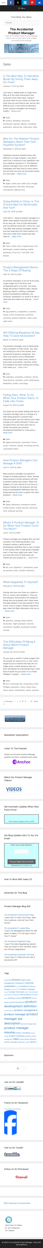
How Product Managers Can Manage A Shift (20, 462)
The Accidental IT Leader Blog (17, 928)
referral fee (17, 127)
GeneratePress (21, 1245)
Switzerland (20, 690)
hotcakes (19, 380)
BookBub (16, 121)
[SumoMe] (39, 2)
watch (28, 690)
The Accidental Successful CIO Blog (19, 955)
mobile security (22, 508)
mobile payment (10, 187)
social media (24, 1039)
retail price (27, 127)
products (28, 1036)
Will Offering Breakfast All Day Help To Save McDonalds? (21, 334)
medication (28, 567)
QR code (21, 187)
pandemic (35, 994)
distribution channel (11, 124)
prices (6, 998)
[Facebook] (10, 2)
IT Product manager (26, 989)
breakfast (19, 377)
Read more (16, 111)
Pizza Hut (16, 252)
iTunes (33, 442)
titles (35, 127)
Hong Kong (28, 684)
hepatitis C (18, 567)
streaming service (31, 446)
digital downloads (13, 442)
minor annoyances (17, 315)
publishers (7, 127)
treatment (30, 570)
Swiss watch (8, 690)
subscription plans (10, 449)
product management (25, 1010)
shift (5, 511)
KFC (36, 246)
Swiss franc (31, 687)
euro (7, 684)
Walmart (33, 1042)
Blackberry (15, 505)
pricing (11, 998)
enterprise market (28, 505)
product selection (19, 318)
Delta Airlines (26, 621)
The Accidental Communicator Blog (19, 915)
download (26, 442)
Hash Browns (8, 380)
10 (31, 701)
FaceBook (32, 124)
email (17, 986)
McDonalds (8, 249)
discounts (26, 121)
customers (9, 986)
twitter (27, 1042)
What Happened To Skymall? (20, 582)
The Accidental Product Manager (21, 31)
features (32, 986)
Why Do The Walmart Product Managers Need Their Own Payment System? (21, 141)
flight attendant (19, 624)
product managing (22, 1033)
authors (9, 121)
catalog (17, 621)
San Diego (23, 383)
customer (32, 312)
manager (11, 992)
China (8, 246)
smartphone (8, 190)
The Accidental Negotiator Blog (17, 941)
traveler (6, 630)
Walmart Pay (19, 190)
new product (33, 992)
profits (15, 383)
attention (9, 621)
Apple (8, 183)
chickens (28, 377)
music (5, 446)
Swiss (22, 687)
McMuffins (7, 383)
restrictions (7, 627)
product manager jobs (28, 1024)
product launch (9, 1010)
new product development (11, 994)
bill (7, 567)
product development (17, 1002)
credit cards (16, 246)
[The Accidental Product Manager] (10, 1134)
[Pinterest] (32, 2)
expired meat (28, 246)
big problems (11, 312)
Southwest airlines (28, 627)
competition (22, 312)
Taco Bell (25, 252)
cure (11, 567)
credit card (15, 183)
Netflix (26, 992)
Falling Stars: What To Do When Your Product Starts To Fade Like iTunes (21, 398)
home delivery (13, 989)
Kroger (6, 992)
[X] (18, 2)
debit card (26, 183)
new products (25, 995)
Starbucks (21, 1042)
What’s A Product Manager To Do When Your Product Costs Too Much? (21, 525)
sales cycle (32, 318)
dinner (35, 377)
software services (15, 511)
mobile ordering (20, 249)
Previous (8, 701)
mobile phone (9, 508)
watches (35, 690)
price (16, 570)
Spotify (20, 446)
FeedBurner (27, 865)
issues (5, 315)
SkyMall (16, 627)
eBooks (24, 124)
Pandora (12, 446)
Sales (8, 118)
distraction (7, 624)
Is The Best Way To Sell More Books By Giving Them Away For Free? (21, 79)
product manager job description (21, 1018)
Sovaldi (22, 570)
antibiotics (10, 377)
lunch (26, 380)
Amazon (16, 979)
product (26, 997)
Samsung (30, 187)
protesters (15, 687)
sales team (7, 321)
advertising (7, 980)
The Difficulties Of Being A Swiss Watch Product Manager (19, 644)
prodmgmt (18, 998)
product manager (15, 1014)
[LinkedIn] (25, 2)
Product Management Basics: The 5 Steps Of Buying (21, 269)
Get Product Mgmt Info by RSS (21, 822)
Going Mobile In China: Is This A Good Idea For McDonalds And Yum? (21, 204)
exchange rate (16, 684)
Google (34, 183)
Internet (30, 624)
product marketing (16, 1036)
